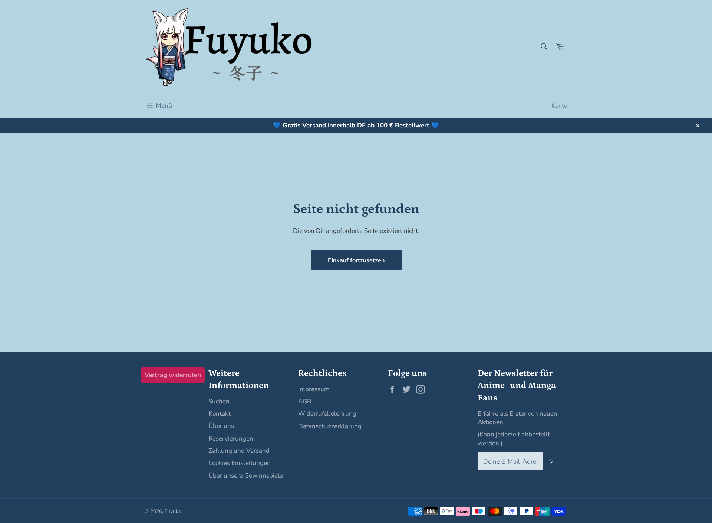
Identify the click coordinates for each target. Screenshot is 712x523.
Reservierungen (230, 438)
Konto (559, 106)
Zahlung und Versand (239, 450)
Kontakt (219, 413)
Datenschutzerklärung (330, 426)
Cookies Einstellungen (239, 463)
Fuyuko (173, 511)
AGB (304, 401)
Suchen (219, 401)
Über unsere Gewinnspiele (245, 475)
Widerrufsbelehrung (327, 413)
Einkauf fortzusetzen (356, 260)
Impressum (314, 389)
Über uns (221, 426)
